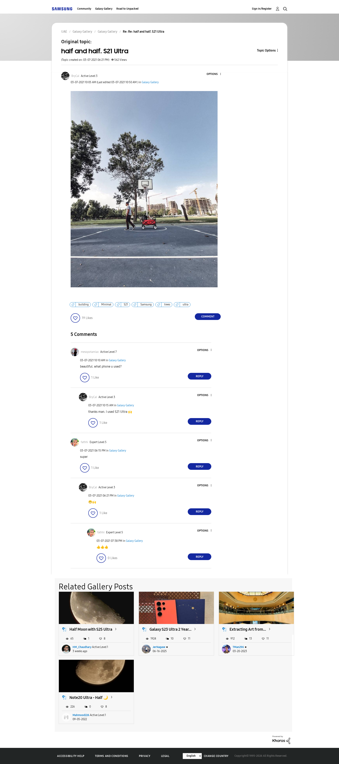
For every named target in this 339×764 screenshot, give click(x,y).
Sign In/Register (262, 8)
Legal (165, 756)
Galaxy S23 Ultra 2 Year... (170, 629)
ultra (185, 304)
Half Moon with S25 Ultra (90, 629)
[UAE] (62, 9)
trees (167, 304)
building (83, 304)
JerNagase (159, 647)
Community (84, 8)
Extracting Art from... (248, 629)
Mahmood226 (81, 715)
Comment (207, 316)
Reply (199, 376)
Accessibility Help (70, 756)
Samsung (146, 304)
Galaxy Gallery (103, 8)
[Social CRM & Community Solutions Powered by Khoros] (281, 739)
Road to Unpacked (127, 8)
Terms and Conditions (111, 756)
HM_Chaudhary (82, 647)
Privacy (144, 756)
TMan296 (238, 647)
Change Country (216, 756)
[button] (214, 74)
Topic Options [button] (266, 50)
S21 (126, 304)
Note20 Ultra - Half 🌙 (88, 697)
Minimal (106, 304)
